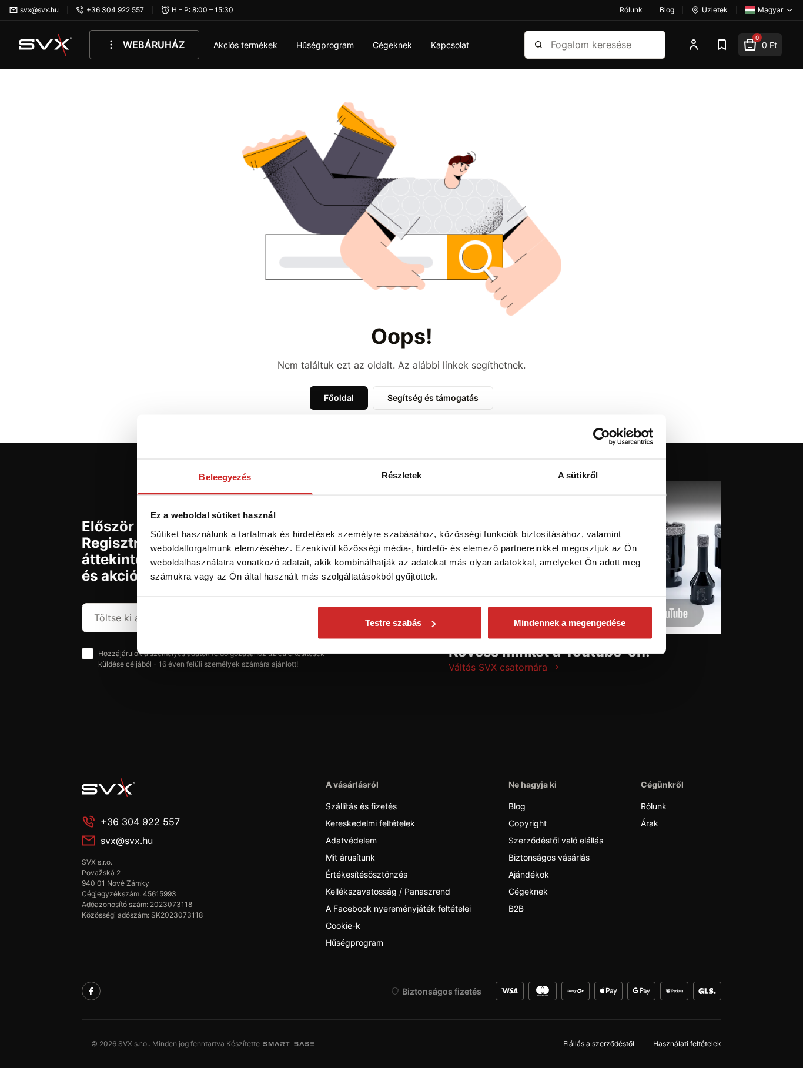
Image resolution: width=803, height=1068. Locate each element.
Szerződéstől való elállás (555, 840)
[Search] (538, 44)
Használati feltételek (687, 1043)
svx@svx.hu (127, 840)
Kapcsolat (450, 45)
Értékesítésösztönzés (366, 874)
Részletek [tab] (402, 475)
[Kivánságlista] (722, 44)
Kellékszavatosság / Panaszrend (388, 891)
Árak (649, 823)
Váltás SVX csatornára (498, 667)
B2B (516, 908)
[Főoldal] (170, 787)
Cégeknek (392, 45)
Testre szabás (393, 623)
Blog (517, 806)
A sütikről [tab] (578, 475)
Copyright (527, 823)
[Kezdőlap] (46, 45)
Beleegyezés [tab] (225, 476)
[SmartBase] (288, 1044)
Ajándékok (528, 874)
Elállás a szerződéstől (598, 1043)
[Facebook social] (91, 991)
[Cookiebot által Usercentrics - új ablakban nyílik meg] (601, 437)
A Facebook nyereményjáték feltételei (398, 908)
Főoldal (339, 398)
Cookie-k (343, 925)
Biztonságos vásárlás (549, 857)
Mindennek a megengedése (569, 623)
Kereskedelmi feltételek (370, 823)
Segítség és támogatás (433, 398)
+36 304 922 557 (140, 822)
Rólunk (654, 806)
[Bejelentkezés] (693, 44)
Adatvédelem (351, 840)
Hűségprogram (325, 45)
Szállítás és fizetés (361, 806)
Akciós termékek (245, 45)
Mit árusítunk (350, 857)
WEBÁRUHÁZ (154, 45)
